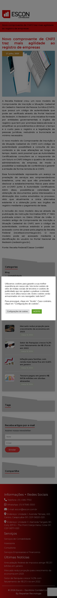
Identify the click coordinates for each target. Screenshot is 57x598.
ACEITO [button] (36, 311)
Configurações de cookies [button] (17, 311)
